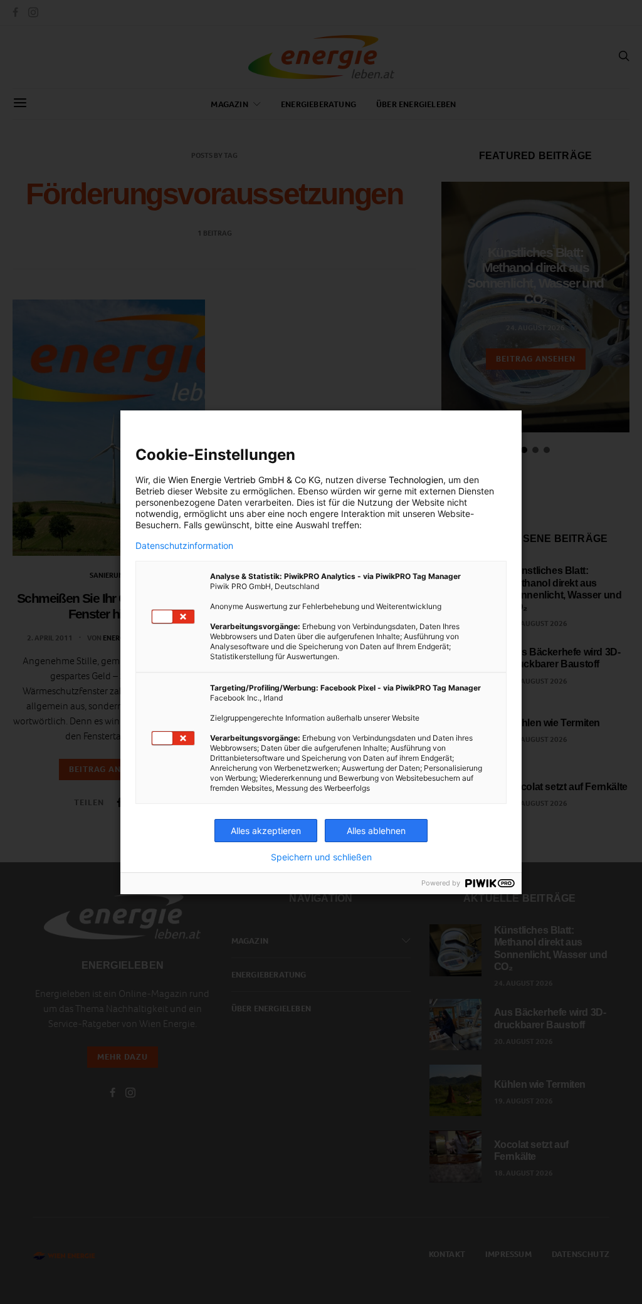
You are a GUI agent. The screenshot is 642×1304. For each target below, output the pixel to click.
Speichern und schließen (321, 857)
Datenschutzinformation (184, 546)
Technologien (416, 479)
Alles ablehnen (376, 830)
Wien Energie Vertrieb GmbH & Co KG (244, 479)
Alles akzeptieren (266, 830)
